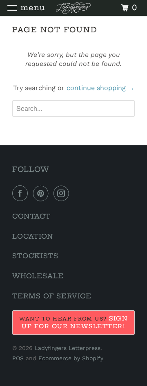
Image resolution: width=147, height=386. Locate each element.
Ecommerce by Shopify (70, 358)
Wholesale (38, 276)
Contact (31, 216)
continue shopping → (100, 88)
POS (18, 358)
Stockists (35, 256)
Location (32, 236)
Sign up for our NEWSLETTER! (75, 322)
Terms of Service (51, 296)
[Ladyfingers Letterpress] (73, 8)
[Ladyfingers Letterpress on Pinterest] (42, 193)
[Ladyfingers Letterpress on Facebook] (21, 193)
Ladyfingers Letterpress (67, 348)
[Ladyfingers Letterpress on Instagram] (62, 193)
